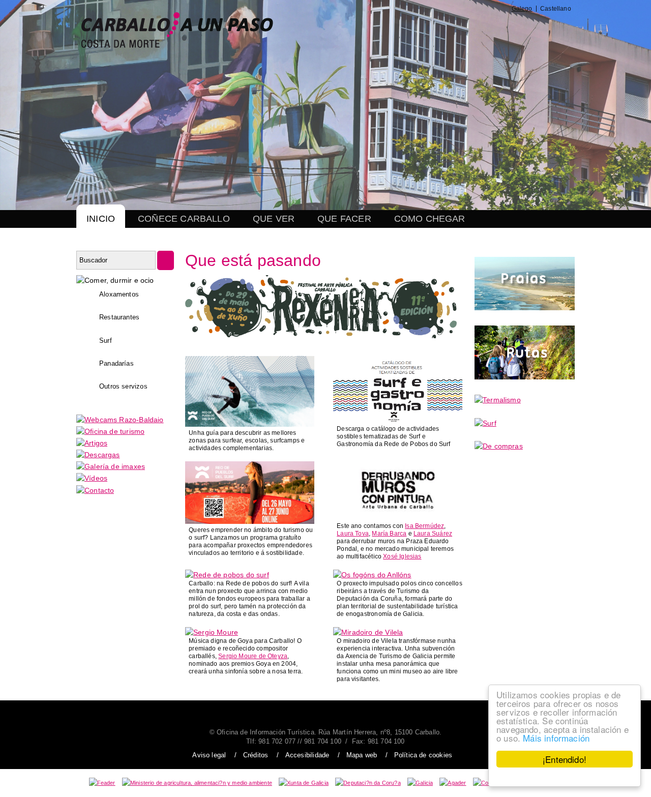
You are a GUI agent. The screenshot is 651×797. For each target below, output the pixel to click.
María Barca (389, 533)
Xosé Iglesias (402, 556)
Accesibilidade (307, 755)
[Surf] (485, 423)
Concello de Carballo (549, 30)
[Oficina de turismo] (110, 431)
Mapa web (361, 755)
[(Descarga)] (249, 424)
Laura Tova (353, 533)
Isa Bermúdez (424, 526)
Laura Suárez (432, 533)
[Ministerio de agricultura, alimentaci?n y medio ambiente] (197, 783)
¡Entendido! (564, 759)
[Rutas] (525, 377)
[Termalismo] (498, 400)
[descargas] (98, 455)
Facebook (415, 30)
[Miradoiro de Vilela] (368, 632)
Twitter (439, 30)
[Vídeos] (91, 478)
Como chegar (429, 219)
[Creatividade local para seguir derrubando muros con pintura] (397, 517)
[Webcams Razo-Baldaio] (120, 420)
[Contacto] (95, 490)
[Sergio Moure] (211, 632)
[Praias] (525, 308)
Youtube (488, 30)
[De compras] (499, 446)
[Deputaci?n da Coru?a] (368, 783)
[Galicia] (420, 783)
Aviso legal (209, 755)
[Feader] (102, 783)
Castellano (555, 9)
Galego (522, 9)
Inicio (100, 219)
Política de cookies (423, 755)
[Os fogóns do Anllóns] (372, 575)
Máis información (556, 737)
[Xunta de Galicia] (303, 783)
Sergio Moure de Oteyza (252, 656)
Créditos (255, 755)
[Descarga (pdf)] (397, 420)
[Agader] (452, 783)
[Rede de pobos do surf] (227, 575)
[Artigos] (91, 443)
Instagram (462, 30)
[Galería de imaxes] (110, 466)
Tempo (512, 30)
